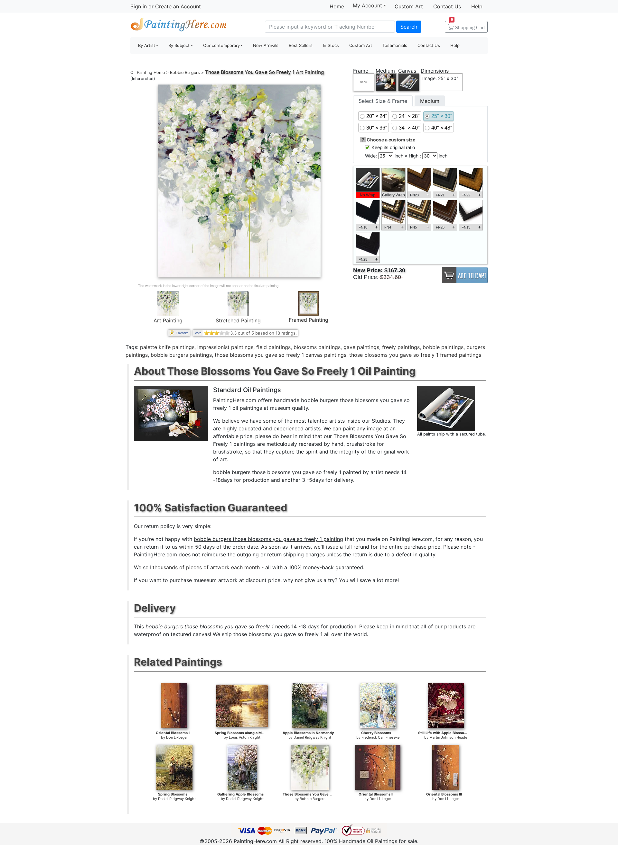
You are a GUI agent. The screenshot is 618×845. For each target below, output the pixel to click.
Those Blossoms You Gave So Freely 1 (250, 72)
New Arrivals (265, 45)
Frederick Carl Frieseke (380, 737)
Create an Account (178, 6)
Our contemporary (221, 45)
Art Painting (168, 320)
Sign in (138, 6)
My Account (367, 5)
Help (476, 6)
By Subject (179, 45)
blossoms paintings (317, 347)
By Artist (146, 45)
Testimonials (394, 45)
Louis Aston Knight (244, 737)
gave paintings (361, 347)
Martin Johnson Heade (448, 737)
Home (337, 6)
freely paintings (401, 347)
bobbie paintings (443, 347)
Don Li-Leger (177, 737)
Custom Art (409, 6)
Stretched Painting (238, 320)
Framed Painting (308, 320)
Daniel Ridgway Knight (312, 737)
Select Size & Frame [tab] (383, 101)
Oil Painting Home (147, 72)
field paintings (273, 347)
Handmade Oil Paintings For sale (178, 25)
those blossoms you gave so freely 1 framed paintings (415, 355)
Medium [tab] (429, 101)
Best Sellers (301, 45)
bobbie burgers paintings (181, 355)
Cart (468, 25)
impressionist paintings (225, 347)
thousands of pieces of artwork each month (206, 567)
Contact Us (447, 6)
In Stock (331, 45)
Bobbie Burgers (185, 72)
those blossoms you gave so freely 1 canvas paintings (280, 355)
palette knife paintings (167, 347)
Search (408, 26)
